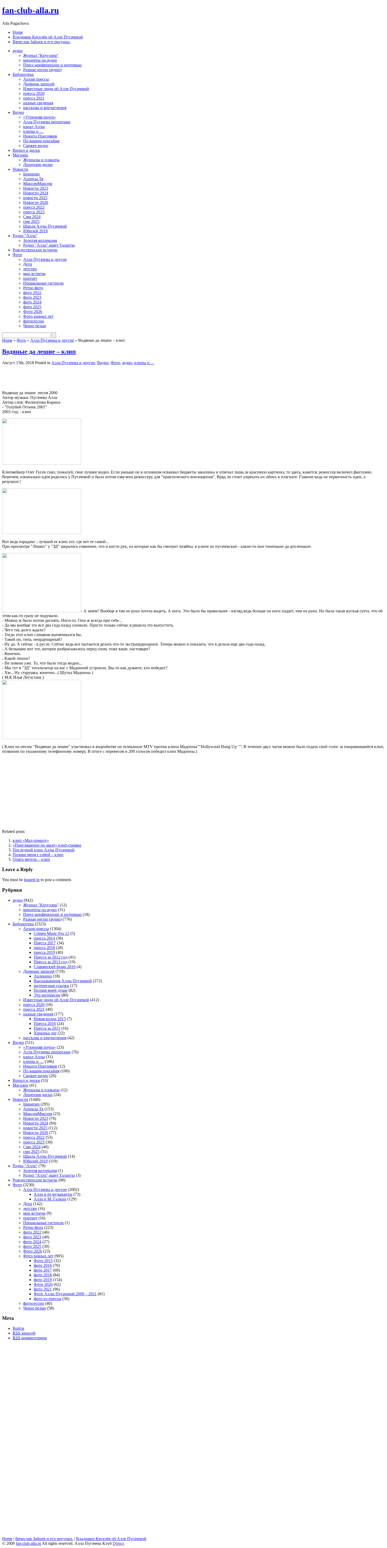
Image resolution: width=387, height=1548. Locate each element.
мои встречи (34, 273)
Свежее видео (35, 145)
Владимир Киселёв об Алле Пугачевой (48, 37)
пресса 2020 (33, 93)
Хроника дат (45, 1033)
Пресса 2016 (45, 1023)
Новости (20, 169)
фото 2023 (32, 297)
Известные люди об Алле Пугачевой (56, 88)
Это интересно (47, 995)
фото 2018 (43, 1275)
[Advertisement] (63, 377)
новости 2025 (35, 198)
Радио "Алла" (25, 235)
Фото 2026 (32, 311)
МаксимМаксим (37, 183)
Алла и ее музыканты (53, 1194)
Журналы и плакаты (41, 160)
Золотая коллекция (40, 240)
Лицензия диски (38, 164)
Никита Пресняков (40, 136)
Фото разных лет (38, 316)
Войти (18, 1328)
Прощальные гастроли (43, 283)
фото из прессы (47, 1298)
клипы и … (33, 131)
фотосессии (33, 321)
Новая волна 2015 (50, 1019)
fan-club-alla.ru (30, 10)
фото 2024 (32, 302)
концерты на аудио (40, 60)
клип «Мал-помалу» (31, 840)
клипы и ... (144, 362)
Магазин (20, 155)
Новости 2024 (35, 193)
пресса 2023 (33, 212)
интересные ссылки (51, 985)
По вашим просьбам (41, 141)
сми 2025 (31, 221)
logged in (31, 879)
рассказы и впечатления (44, 107)
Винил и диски (26, 150)
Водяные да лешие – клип (39, 351)
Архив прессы (36, 79)
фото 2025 (32, 307)
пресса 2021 (33, 98)
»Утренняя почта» (39, 117)
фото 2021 (43, 1289)
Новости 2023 (35, 188)
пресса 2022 (33, 207)
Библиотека (23, 74)
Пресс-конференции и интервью (52, 65)
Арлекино (43, 976)
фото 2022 (32, 292)
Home (18, 32)
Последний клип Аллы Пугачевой (44, 850)
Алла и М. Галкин (50, 1199)
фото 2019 (43, 1279)
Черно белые (34, 326)
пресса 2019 (44, 952)
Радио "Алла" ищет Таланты (49, 245)
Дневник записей (38, 84)
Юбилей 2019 (35, 231)
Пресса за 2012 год (50, 957)
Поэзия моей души (50, 990)
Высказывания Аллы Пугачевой (63, 981)
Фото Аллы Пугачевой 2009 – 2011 (65, 1294)
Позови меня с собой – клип (38, 854)
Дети (27, 264)
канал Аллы (34, 126)
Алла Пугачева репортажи (47, 122)
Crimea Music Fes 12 (51, 933)
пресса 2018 (44, 947)
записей (24, 1333)
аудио (18, 50)
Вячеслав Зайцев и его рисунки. (42, 42)
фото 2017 (43, 1270)
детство (30, 269)
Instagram (31, 174)
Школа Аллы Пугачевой (45, 226)
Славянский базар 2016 (55, 966)
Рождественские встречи (35, 250)
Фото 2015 (43, 1260)
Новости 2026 (35, 202)
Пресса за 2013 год (50, 962)
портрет (30, 278)
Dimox (118, 1543)
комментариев (30, 1338)
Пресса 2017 (45, 943)
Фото (17, 254)
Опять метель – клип (31, 859)
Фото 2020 (43, 1284)
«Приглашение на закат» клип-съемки (47, 845)
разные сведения (38, 103)
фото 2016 (43, 1265)
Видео (18, 112)
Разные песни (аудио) (42, 69)
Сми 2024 (32, 216)
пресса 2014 (44, 938)
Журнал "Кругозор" (41, 55)
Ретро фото (33, 288)
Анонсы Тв (33, 179)
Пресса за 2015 (47, 1028)
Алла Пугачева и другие (45, 259)
